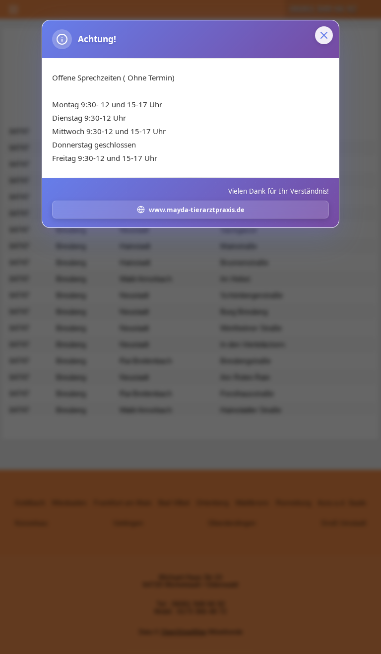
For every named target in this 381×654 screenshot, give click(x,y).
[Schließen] (324, 35)
